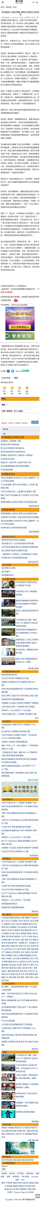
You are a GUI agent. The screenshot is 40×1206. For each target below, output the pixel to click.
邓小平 (8, 974)
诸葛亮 (31, 974)
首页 (2, 7)
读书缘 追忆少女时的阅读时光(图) (14, 528)
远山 (3, 1131)
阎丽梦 (6, 933)
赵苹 (33, 1131)
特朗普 (27, 918)
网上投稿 (25, 1177)
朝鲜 (3, 946)
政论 (11, 1160)
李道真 (27, 1128)
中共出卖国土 (22, 927)
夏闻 (7, 1131)
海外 (36, 968)
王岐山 (17, 933)
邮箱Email (4, 1166)
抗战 (21, 971)
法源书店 (25, 1183)
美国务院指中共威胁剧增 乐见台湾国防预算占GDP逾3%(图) (26, 633)
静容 (3, 1134)
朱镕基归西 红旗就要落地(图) (12, 699)
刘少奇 (17, 974)
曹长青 (35, 1134)
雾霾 (22, 955)
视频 (4, 1052)
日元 (15, 949)
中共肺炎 (4, 918)
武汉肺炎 (16, 918)
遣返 (11, 968)
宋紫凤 (4, 1128)
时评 (15, 7)
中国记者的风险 (7, 470)
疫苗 (3, 927)
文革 (3, 980)
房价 (36, 952)
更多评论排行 (34, 506)
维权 (3, 958)
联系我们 (16, 1177)
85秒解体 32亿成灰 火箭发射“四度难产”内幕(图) (19, 703)
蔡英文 (17, 952)
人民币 (6, 949)
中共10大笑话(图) (8, 1021)
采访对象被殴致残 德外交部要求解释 (15, 466)
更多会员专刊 (33, 562)
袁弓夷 (30, 927)
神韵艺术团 (17, 1183)
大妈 (32, 952)
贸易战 (14, 921)
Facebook (34, 1177)
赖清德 (23, 933)
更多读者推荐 (34, 532)
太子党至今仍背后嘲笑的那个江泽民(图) (16, 1024)
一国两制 (20, 943)
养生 (7, 980)
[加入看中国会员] (20, 330)
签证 (15, 968)
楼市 (29, 949)
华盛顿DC (24, 1189)
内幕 (9, 940)
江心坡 (28, 962)
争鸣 (7, 1160)
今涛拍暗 (10, 1128)
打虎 (5, 943)
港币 (19, 949)
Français (17, 1192)
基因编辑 (27, 955)
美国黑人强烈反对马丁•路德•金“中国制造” (17, 455)
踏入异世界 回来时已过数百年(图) (14, 551)
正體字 (10, 1192)
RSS (23, 1180)
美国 (11, 936)
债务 (21, 946)
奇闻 (27, 977)
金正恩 (12, 933)
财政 (33, 949)
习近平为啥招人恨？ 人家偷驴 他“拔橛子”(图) (18, 491)
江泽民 (29, 936)
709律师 (8, 958)
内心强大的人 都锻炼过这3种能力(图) (15, 731)
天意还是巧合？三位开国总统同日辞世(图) (17, 543)
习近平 (20, 921)
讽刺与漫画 (21, 1160)
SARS (34, 962)
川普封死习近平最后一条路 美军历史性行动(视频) (20, 517)
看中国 (14, 943)
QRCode (19, 371)
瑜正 (13, 1134)
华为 (30, 940)
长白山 (15, 962)
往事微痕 (12, 927)
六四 (31, 921)
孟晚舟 (29, 933)
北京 (22, 952)
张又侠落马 (5, 572)
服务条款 (29, 1173)
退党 (22, 930)
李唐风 (20, 1131)
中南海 (4, 940)
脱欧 (13, 946)
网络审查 (25, 958)
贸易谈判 (17, 936)
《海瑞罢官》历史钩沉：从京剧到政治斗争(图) (19, 554)
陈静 (15, 1131)
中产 (3, 952)
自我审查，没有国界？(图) (11, 441)
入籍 (23, 968)
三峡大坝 (18, 924)
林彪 (13, 974)
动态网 (28, 1186)
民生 (31, 968)
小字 (37, 17)
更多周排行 (34, 856)
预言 (23, 977)
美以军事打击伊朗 (8, 568)
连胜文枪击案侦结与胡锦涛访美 (13, 452)
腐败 (34, 940)
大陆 (14, 955)
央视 (24, 965)
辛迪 (3, 1137)
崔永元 (35, 936)
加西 (34, 1189)
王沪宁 (24, 936)
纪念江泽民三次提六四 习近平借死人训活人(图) (19, 696)
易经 (37, 974)
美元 (29, 946)
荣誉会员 (34, 349)
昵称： (5, 405)
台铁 (13, 924)
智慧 (10, 977)
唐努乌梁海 (8, 962)
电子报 (12, 1173)
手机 (18, 977)
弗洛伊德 (27, 930)
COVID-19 (8, 921)
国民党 (17, 930)
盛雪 (29, 1131)
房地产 (24, 949)
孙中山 (26, 971)
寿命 (37, 977)
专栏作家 (6, 1124)
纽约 (17, 1189)
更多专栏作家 (33, 1140)
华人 (28, 965)
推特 (17, 1180)
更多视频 (35, 1121)
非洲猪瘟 (8, 955)
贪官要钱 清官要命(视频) (25, 1112)
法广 (26, 943)
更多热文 (35, 911)
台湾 (13, 952)
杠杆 (25, 946)
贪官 (22, 940)
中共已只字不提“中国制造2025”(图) (15, 678)
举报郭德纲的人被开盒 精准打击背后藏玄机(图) (19, 502)
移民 (32, 965)
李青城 (8, 1134)
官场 (9, 943)
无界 (33, 1186)
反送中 (17, 940)
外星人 (32, 977)
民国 (13, 971)
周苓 (11, 1131)
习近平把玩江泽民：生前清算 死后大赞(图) (18, 707)
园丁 (25, 1131)
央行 (17, 946)
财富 (37, 949)
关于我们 (20, 1173)
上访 (14, 958)
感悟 (14, 977)
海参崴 (8, 952)
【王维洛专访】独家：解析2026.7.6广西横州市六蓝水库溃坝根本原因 (27, 623)
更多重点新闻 (33, 668)
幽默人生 (4, 977)
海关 (7, 968)
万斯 (7, 936)
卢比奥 (33, 918)
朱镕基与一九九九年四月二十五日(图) (16, 710)
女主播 (19, 965)
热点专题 (6, 565)
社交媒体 (32, 943)
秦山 (37, 1131)
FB (37, 943)
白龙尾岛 (22, 962)
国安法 (31, 924)
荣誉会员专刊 (8, 537)
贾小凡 (21, 1128)
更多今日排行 (33, 780)
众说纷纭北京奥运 (8, 459)
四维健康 (28, 1134)
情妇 (26, 940)
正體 (33, 2)
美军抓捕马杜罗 (7, 575)
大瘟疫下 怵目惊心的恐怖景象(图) (14, 742)
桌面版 (4, 1173)
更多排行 (35, 1049)
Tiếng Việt (24, 1192)
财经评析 (30, 1160)
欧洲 (30, 1189)
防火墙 (34, 955)
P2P (18, 955)
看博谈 (8, 7)
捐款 (8, 1177)
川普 (22, 918)
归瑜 (32, 1128)
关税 (34, 933)
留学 (3, 968)
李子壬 (21, 1134)
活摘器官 (7, 924)
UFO (33, 930)
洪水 (7, 927)
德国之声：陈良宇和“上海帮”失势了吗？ (16, 462)
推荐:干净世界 (6, 1183)
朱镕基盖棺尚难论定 (9, 675)
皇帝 (26, 974)
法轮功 (18, 958)
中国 (36, 69)
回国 (19, 968)
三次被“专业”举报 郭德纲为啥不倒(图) (16, 827)
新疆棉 (25, 924)
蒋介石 (32, 971)
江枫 (17, 1134)
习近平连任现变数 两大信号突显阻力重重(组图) (19, 547)
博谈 (15, 1160)
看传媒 (9, 1186)
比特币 (33, 946)
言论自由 (12, 965)
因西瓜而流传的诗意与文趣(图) (13, 540)
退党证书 (22, 1186)
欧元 (11, 949)
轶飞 (36, 1128)
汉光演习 (10, 930)
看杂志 (32, 1183)
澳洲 (9, 971)
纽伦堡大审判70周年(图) (10, 445)
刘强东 (27, 952)
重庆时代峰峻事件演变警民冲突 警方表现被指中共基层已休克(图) (27, 604)
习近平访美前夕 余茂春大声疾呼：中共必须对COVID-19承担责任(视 (27, 1068)
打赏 (27, 17)
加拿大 (8, 946)
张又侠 (26, 921)
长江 (36, 924)
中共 (13, 940)
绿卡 (27, 968)
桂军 (17, 971)
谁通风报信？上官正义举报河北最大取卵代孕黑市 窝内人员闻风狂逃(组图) (27, 643)
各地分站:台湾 (9, 1189)
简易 (16, 1128)
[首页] (19, 3)
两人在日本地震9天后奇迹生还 (12, 448)
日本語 (31, 1192)
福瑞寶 (15, 1186)
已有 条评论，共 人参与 (12, 411)
